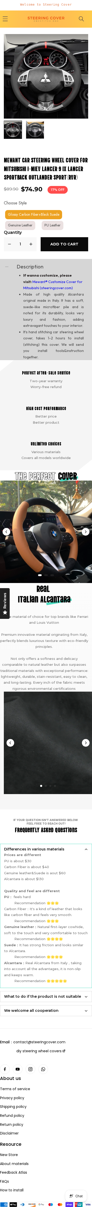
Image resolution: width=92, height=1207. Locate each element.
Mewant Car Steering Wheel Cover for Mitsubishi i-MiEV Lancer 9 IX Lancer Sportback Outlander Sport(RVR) (46, 168)
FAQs (4, 1181)
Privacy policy (12, 1098)
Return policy (11, 1124)
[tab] (40, 575)
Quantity (13, 232)
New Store (9, 1154)
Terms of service (15, 1089)
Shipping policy (13, 1106)
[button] (81, 19)
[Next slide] (85, 532)
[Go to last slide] (6, 532)
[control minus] (9, 244)
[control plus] (31, 244)
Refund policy (12, 1115)
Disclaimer (9, 1133)
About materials (14, 1163)
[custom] (5, 1069)
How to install (12, 1190)
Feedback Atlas (13, 1172)
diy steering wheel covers (39, 1051)
